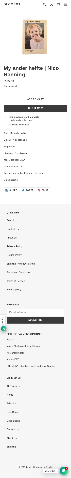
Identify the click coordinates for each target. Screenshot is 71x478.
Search (10, 220)
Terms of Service (16, 281)
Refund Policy (14, 255)
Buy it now (35, 108)
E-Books (11, 403)
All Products (13, 386)
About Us (12, 237)
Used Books (13, 420)
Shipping (11, 446)
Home (10, 394)
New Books (13, 412)
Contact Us (13, 229)
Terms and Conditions (18, 272)
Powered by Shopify (43, 467)
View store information (18, 124)
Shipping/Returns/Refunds (21, 263)
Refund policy (14, 289)
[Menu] (65, 4)
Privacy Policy (14, 246)
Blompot (12, 4)
